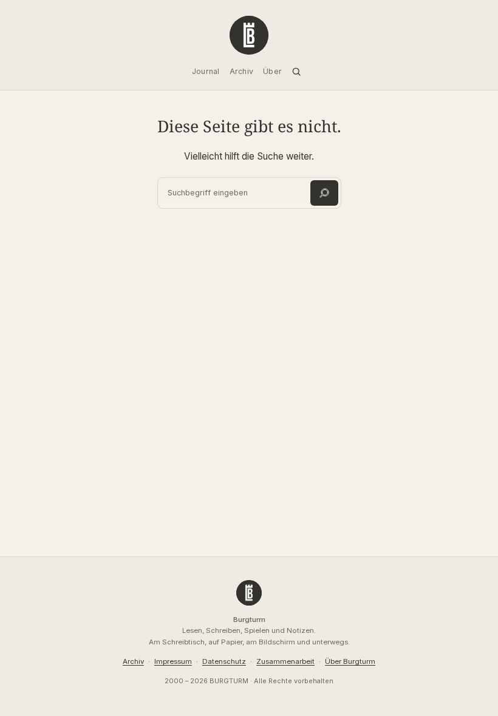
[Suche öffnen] (296, 71)
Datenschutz (224, 661)
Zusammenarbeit (285, 661)
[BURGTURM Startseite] (249, 35)
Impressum (173, 661)
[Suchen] (324, 193)
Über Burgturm (350, 661)
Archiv (133, 661)
